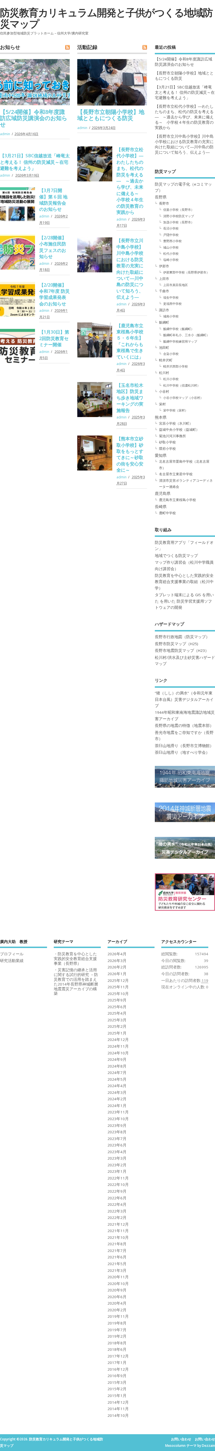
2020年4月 (117, 1303)
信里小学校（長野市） (178, 209)
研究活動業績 (12, 960)
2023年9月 (117, 1125)
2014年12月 (118, 1402)
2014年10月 (118, 1415)
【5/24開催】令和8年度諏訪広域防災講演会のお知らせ (33, 118)
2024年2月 (117, 1098)
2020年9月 (117, 1290)
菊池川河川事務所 (172, 436)
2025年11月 (118, 986)
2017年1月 (117, 1362)
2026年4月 (117, 953)
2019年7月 (117, 1329)
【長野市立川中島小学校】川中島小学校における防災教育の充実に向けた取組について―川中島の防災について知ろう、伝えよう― (129, 268)
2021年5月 (117, 1263)
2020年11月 (118, 1276)
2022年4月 (117, 1204)
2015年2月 (117, 1388)
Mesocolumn (175, 1445)
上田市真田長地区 (175, 285)
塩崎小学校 (171, 260)
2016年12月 (118, 1369)
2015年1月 (117, 1395)
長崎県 (161, 506)
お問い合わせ (181, 1439)
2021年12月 (118, 1224)
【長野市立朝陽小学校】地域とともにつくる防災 (110, 115)
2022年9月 (117, 1191)
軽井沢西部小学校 (175, 366)
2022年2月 (117, 1217)
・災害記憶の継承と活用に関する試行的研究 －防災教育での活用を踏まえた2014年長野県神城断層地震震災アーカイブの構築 (76, 981)
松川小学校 (171, 379)
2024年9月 (117, 1059)
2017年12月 (118, 1356)
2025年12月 (118, 980)
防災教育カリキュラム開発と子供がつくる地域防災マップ (106, 18)
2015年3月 (117, 1382)
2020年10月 (118, 1283)
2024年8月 (117, 1066)
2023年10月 (118, 1118)
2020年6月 (117, 1296)
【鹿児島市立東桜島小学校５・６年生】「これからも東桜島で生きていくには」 (129, 341)
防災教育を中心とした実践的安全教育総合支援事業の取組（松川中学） (184, 582)
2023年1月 (117, 1171)
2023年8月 (117, 1131)
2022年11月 (118, 1178)
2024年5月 (117, 1079)
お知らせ (10, 47)
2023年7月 (117, 1138)
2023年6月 (117, 1145)
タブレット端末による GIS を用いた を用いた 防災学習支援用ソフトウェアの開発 (184, 601)
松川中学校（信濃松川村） (181, 385)
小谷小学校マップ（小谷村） (183, 397)
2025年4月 (117, 1013)
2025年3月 (117, 1019)
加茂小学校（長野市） (178, 222)
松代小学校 (171, 253)
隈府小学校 (167, 448)
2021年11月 (118, 1230)
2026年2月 (117, 967)
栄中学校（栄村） (175, 410)
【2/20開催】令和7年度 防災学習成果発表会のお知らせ (54, 294)
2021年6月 (117, 1257)
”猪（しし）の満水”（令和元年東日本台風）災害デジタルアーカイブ (184, 699)
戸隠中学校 (171, 235)
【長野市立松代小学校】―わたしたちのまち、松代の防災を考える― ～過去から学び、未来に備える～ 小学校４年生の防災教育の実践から (129, 180)
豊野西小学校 (172, 241)
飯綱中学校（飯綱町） (178, 329)
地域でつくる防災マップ (176, 555)
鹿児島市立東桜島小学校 (177, 499)
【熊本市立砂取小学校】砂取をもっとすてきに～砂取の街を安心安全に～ (129, 454)
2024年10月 (118, 1053)
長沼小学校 (171, 228)
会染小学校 (171, 354)
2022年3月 (117, 1211)
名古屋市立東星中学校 (176, 474)
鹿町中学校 (167, 513)
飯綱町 (164, 322)
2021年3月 (117, 1270)
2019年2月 (117, 1336)
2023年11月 (118, 1112)
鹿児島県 (162, 493)
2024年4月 (117, 1085)
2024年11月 (118, 1046)
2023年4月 (117, 1151)
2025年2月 (117, 1026)
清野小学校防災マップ (178, 216)
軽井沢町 (165, 360)
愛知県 (161, 455)
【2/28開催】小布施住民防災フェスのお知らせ (52, 247)
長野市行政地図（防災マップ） (182, 636)
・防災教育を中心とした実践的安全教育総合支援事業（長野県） (75, 958)
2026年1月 (117, 973)
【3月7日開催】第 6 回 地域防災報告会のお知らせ (53, 199)
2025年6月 (117, 1006)
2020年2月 (117, 1309)
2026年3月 (117, 960)
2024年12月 (118, 1039)
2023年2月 (117, 1164)
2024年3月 (117, 1092)
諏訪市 (164, 310)
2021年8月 (117, 1243)
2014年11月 (118, 1408)
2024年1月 (117, 1105)
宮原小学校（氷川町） (176, 423)
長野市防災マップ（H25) (176, 643)
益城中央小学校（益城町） (179, 429)
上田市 (164, 278)
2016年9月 (117, 1375)
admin (5, 134)
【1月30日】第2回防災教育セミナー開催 (54, 338)
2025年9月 (117, 1000)
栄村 (162, 404)
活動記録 (87, 47)
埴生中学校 (171, 297)
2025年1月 (117, 1033)
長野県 (161, 197)
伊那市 (164, 266)
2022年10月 (118, 1184)
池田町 (164, 347)
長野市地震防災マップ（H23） (182, 650)
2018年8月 (117, 1342)
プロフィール (12, 953)
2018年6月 (117, 1349)
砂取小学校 (167, 442)
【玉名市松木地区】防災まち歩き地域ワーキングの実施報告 (129, 397)
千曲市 (164, 291)
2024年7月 (117, 1072)
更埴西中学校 (172, 303)
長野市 (164, 203)
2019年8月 (117, 1323)
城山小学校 (171, 247)
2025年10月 (118, 993)
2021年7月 (117, 1250)
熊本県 (161, 417)
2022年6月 (117, 1197)
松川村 (164, 372)
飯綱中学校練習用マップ (180, 341)
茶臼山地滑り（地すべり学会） (182, 752)
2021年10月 (118, 1237)
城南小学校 (171, 316)
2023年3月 (117, 1158)
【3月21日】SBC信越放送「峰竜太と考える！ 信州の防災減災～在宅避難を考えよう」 (35, 162)
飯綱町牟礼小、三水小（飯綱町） (186, 335)
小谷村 (164, 391)
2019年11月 (118, 1316)
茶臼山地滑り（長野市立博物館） (184, 745)
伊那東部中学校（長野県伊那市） (186, 272)
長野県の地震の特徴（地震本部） (184, 725)
